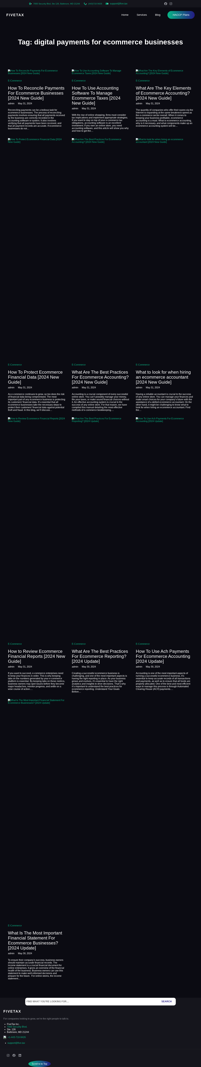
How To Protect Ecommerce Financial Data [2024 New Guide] (35, 377)
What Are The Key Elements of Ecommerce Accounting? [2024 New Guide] (163, 93)
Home (124, 14)
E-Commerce (15, 80)
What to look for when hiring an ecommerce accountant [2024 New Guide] (163, 377)
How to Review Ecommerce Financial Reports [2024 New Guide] (36, 656)
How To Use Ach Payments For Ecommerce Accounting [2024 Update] (163, 656)
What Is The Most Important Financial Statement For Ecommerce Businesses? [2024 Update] (35, 940)
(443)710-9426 (95, 4)
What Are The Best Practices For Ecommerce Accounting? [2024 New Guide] (100, 377)
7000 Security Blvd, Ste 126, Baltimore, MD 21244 (56, 4)
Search (166, 1001)
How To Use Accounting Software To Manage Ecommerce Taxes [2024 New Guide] (96, 95)
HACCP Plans (181, 14)
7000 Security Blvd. (17, 1027)
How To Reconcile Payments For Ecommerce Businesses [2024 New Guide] (36, 93)
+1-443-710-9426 (17, 1037)
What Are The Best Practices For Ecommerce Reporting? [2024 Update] (100, 656)
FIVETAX (15, 15)
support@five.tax (118, 3)
